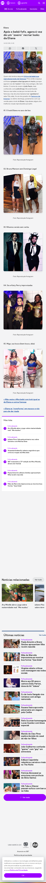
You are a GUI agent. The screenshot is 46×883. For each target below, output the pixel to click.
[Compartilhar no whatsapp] (10, 48)
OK (23, 875)
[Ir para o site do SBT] (35, 845)
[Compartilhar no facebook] (23, 48)
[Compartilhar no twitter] (36, 48)
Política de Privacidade (19, 870)
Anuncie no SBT (23, 851)
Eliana (6, 28)
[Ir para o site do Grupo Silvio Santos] (19, 845)
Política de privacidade (23, 855)
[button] (17, 598)
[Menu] (44, 3)
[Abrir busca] (39, 3)
